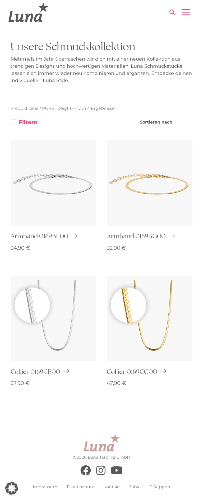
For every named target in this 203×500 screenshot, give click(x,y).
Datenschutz (80, 486)
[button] (11, 488)
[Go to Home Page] (28, 12)
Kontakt (111, 486)
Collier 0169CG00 (132, 371)
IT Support (159, 486)
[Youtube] (117, 474)
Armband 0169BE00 (39, 236)
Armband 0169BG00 (136, 236)
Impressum (45, 486)
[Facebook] (85, 474)
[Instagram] (100, 474)
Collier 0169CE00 (35, 371)
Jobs (134, 486)
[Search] (172, 13)
